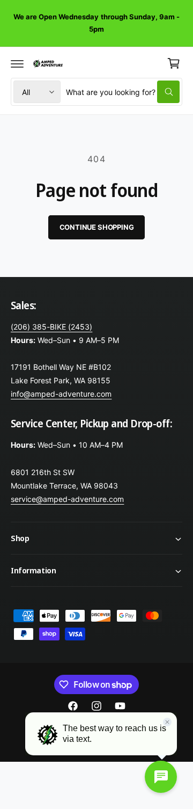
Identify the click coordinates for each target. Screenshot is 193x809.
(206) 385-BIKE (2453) (51, 326)
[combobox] (122, 92)
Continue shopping (97, 227)
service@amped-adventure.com (67, 499)
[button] (17, 63)
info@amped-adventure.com (61, 393)
